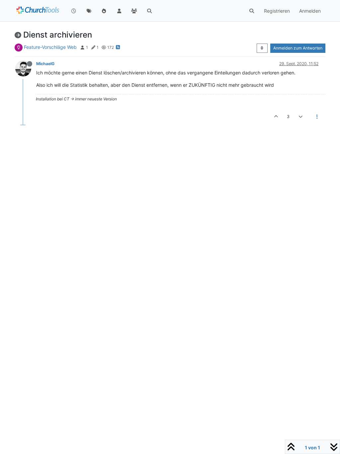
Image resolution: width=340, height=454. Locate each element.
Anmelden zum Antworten (297, 48)
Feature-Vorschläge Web (50, 47)
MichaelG (45, 63)
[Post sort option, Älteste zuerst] (262, 48)
